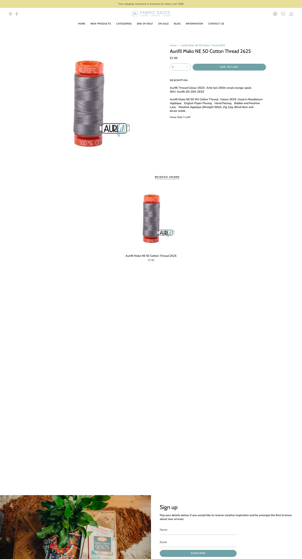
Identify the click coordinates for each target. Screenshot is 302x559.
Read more (178, 111)
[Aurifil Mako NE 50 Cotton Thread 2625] (151, 218)
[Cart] (291, 14)
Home (173, 45)
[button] (283, 14)
